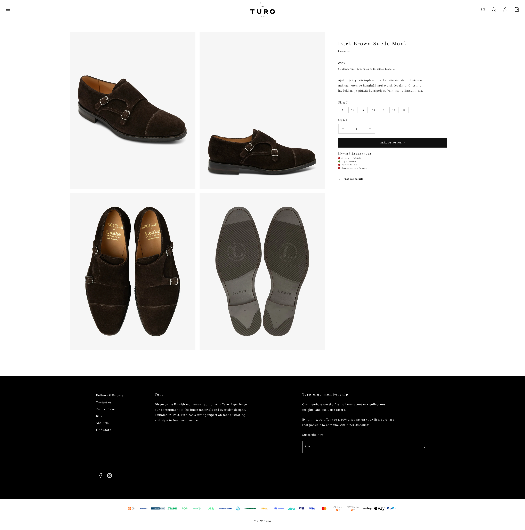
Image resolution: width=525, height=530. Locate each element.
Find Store (103, 430)
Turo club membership (325, 394)
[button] (8, 9)
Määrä (342, 120)
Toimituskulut (365, 68)
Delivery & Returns (109, 395)
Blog (99, 416)
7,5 (353, 110)
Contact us (103, 402)
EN (483, 9)
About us (102, 423)
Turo (159, 394)
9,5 (394, 110)
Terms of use (105, 409)
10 (404, 110)
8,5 (373, 110)
